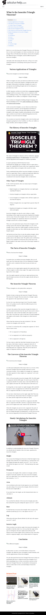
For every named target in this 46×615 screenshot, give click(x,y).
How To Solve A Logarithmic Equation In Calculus (23, 597)
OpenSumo (32, 613)
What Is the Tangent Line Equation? (34, 599)
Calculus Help (14, 613)
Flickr (25, 77)
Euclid (16, 164)
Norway (33, 100)
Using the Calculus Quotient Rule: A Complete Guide (11, 587)
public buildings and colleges (30, 101)
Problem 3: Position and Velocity (22, 586)
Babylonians (26, 157)
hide (15, 19)
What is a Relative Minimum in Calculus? (10, 602)
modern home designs (14, 103)
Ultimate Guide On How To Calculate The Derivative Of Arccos (33, 585)
